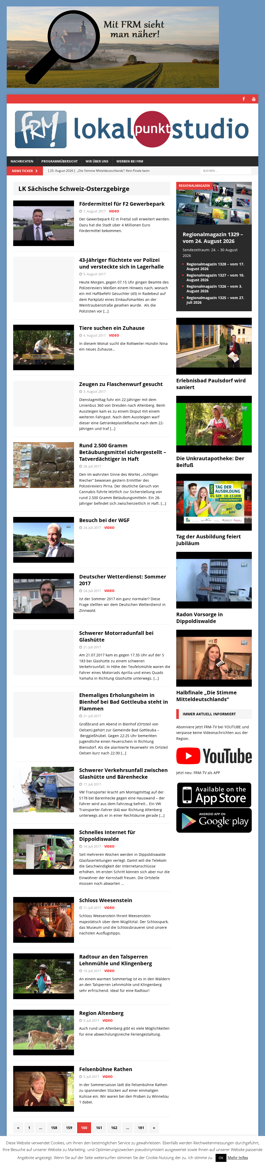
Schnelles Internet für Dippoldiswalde (107, 835)
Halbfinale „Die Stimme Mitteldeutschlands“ (206, 696)
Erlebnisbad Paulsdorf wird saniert (211, 384)
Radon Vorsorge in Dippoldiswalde (199, 618)
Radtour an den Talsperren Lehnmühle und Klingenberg (115, 960)
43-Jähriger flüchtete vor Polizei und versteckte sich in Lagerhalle (121, 263)
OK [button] (221, 1157)
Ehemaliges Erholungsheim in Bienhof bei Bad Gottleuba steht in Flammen (123, 702)
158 (54, 1127)
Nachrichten (22, 161)
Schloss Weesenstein (105, 900)
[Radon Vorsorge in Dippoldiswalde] (214, 605)
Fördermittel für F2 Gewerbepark (122, 203)
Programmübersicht (59, 161)
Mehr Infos (237, 1157)
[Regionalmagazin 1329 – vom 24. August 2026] (214, 221)
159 (69, 1127)
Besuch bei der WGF (104, 520)
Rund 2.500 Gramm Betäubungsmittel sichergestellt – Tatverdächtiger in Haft (122, 452)
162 (114, 1127)
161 (99, 1127)
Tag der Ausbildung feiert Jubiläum (208, 540)
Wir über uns (97, 161)
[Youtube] (253, 98)
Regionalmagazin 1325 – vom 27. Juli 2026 (215, 300)
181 (141, 1127)
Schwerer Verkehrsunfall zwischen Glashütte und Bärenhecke (123, 773)
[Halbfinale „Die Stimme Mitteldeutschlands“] (214, 683)
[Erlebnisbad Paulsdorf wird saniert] (214, 371)
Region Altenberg (101, 1013)
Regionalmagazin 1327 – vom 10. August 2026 (215, 277)
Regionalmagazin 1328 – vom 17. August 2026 (215, 266)
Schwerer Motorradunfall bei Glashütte (116, 636)
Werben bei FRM (129, 161)
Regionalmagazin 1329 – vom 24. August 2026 (213, 237)
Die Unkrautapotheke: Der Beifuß (210, 462)
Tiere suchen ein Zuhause (112, 327)
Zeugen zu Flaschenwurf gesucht (121, 384)
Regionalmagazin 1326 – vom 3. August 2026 (214, 288)
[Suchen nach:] (226, 170)
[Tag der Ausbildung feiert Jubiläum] (214, 527)
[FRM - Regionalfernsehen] (133, 129)
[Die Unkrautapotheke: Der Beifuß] (214, 449)
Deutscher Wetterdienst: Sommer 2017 (122, 580)
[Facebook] (243, 98)
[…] (106, 311)
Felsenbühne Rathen (105, 1069)
